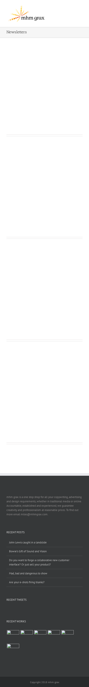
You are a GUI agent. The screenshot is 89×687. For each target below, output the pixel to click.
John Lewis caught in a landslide (28, 542)
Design (10, 305)
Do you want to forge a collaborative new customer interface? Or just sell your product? (39, 562)
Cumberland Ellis (20, 300)
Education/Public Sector (20, 408)
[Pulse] (26, 636)
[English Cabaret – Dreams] (67, 636)
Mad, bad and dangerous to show (28, 573)
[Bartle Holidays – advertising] (53, 636)
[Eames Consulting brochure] (40, 636)
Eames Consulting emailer (28, 197)
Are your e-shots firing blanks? (26, 582)
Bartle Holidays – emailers (28, 95)
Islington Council (20, 402)
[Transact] (12, 650)
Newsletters (13, 100)
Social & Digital (31, 100)
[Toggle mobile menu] (81, 7)
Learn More (21, 118)
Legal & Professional (28, 305)
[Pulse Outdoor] (12, 636)
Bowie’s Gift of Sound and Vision (28, 551)
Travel (45, 100)
